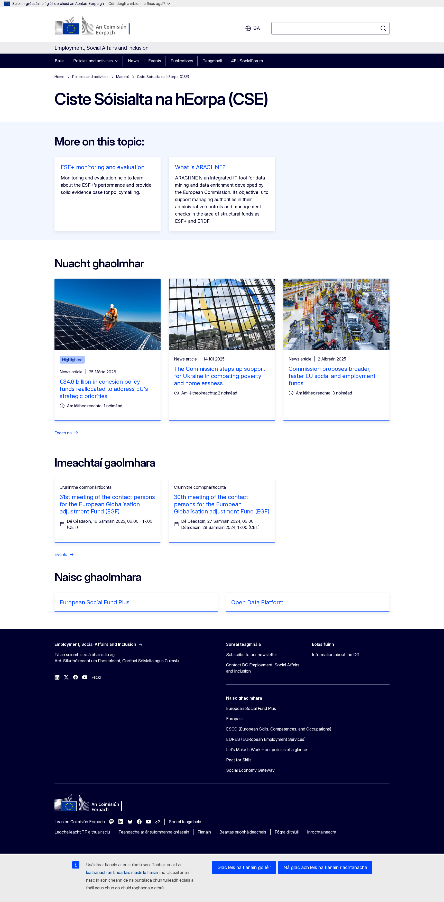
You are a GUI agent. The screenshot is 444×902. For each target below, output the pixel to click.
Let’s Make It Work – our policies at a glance (266, 749)
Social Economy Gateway (250, 770)
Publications (182, 60)
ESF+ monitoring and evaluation (102, 167)
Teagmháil (212, 60)
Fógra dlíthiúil (287, 832)
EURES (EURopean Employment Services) (266, 739)
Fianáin (204, 832)
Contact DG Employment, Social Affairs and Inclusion (262, 668)
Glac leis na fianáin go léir (244, 867)
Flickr (96, 677)
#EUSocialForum (247, 60)
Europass (235, 718)
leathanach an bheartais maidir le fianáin (123, 872)
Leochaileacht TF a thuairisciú (82, 832)
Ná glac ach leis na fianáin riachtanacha (325, 867)
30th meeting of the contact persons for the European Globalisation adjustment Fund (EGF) (222, 504)
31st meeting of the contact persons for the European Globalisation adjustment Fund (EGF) (107, 504)
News (133, 60)
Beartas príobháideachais (242, 832)
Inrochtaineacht (321, 832)
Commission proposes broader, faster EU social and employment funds (332, 375)
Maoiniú (122, 76)
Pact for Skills (239, 759)
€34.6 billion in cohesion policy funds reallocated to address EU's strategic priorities (104, 388)
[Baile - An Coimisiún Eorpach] (95, 25)
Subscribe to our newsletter (251, 654)
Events (154, 60)
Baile (59, 60)
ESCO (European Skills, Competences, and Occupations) (278, 729)
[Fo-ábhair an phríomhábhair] (118, 61)
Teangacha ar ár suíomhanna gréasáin (153, 832)
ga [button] (256, 28)
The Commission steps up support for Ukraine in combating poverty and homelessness (219, 375)
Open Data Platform (257, 602)
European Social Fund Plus (95, 602)
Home (59, 76)
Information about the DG (335, 654)
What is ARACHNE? (200, 167)
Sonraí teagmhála (185, 821)
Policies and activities (93, 60)
